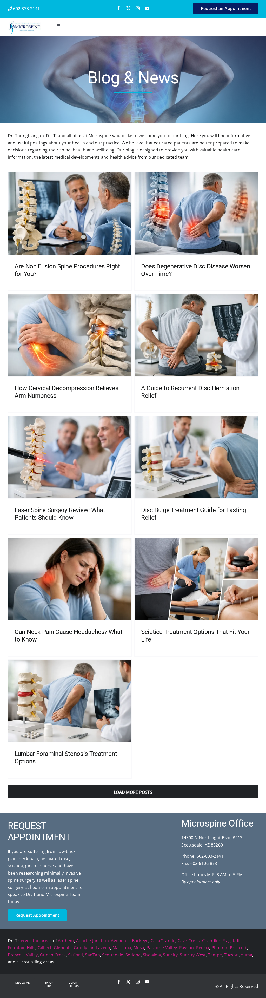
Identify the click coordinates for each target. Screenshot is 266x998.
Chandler (211, 940)
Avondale (120, 940)
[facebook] (119, 8)
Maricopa (121, 947)
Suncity (170, 955)
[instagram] (138, 8)
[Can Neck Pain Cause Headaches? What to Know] (69, 579)
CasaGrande (163, 940)
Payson (186, 947)
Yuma (246, 955)
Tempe (215, 955)
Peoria (202, 947)
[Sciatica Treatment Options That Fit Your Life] (196, 579)
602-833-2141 (26, 8)
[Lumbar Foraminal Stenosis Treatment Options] (69, 701)
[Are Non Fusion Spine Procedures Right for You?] (69, 213)
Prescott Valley (23, 955)
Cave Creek (189, 940)
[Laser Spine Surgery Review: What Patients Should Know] (69, 457)
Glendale (63, 947)
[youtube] (147, 8)
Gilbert (45, 947)
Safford (75, 955)
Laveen (103, 947)
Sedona (133, 955)
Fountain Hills (21, 947)
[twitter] (128, 8)
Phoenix (219, 947)
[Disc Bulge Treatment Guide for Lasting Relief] (196, 457)
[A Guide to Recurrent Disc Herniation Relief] (196, 335)
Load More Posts (133, 792)
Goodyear (84, 947)
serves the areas (35, 940)
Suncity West (193, 955)
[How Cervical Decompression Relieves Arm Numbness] (69, 335)
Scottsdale (112, 955)
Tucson (231, 955)
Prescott (238, 947)
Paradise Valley (162, 947)
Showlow (152, 955)
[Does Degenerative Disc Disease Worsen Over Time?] (196, 213)
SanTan (92, 955)
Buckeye (140, 940)
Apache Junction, (93, 940)
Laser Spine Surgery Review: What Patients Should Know (60, 513)
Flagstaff (231, 940)
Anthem (66, 940)
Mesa (139, 947)
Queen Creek (53, 955)
